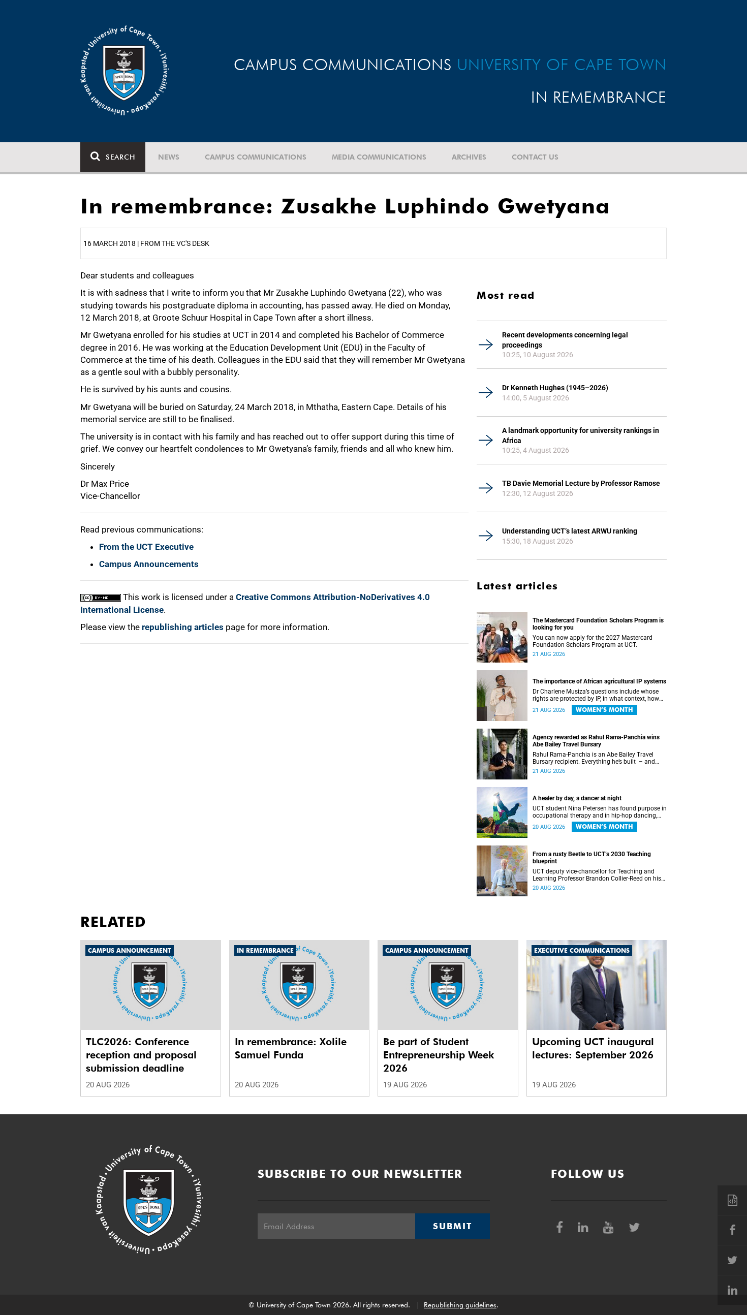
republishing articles (183, 627)
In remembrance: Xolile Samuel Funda (291, 1048)
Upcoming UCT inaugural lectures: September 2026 (593, 1048)
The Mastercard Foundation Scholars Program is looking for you (598, 624)
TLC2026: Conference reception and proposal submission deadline (141, 1055)
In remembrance (265, 950)
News (168, 157)
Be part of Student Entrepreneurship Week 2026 (438, 1055)
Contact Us (535, 157)
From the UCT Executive (146, 547)
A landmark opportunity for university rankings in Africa (580, 435)
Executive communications (582, 950)
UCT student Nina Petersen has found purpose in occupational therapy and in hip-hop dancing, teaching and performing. (600, 812)
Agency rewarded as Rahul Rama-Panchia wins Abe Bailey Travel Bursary (596, 741)
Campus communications (255, 157)
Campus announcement (129, 950)
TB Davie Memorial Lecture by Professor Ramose (581, 483)
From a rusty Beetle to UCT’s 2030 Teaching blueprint (592, 858)
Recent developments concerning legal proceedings (565, 340)
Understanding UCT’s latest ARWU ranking (569, 531)
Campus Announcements (149, 564)
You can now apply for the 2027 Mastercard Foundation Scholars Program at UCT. (592, 641)
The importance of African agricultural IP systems (599, 681)
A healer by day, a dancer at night (577, 798)
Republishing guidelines (460, 1305)
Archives (469, 157)
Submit (452, 1226)
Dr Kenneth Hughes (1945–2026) (555, 388)
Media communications (379, 157)
